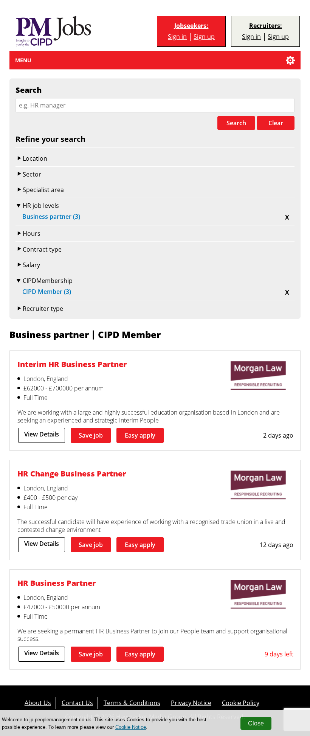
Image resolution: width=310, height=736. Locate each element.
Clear (275, 123)
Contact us (77, 703)
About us (38, 703)
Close (256, 723)
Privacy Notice (191, 703)
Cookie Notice (130, 727)
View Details (41, 434)
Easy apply (140, 435)
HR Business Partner (56, 583)
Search (236, 123)
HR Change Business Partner (71, 473)
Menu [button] (23, 60)
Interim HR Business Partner (72, 364)
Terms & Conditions (132, 703)
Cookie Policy (240, 703)
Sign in (177, 36)
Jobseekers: (191, 26)
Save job (91, 435)
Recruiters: (265, 26)
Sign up (204, 36)
